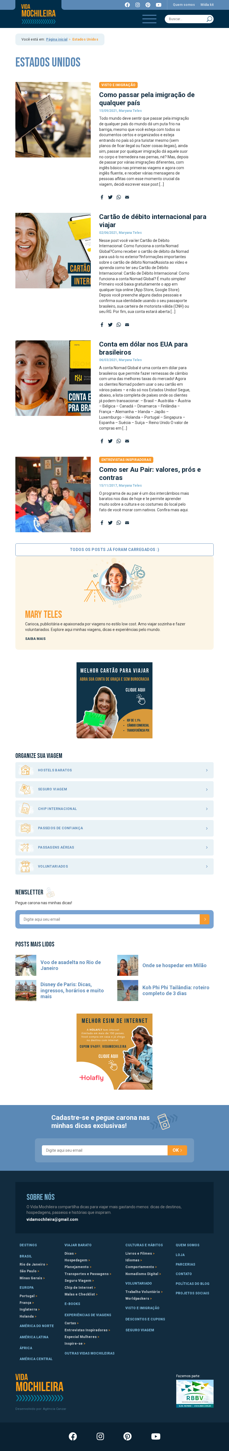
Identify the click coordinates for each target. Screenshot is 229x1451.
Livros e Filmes (138, 1254)
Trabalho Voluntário (142, 1292)
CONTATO (184, 1274)
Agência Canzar (54, 1409)
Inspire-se (74, 1344)
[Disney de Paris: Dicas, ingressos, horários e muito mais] (25, 990)
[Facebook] (102, 197)
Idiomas (132, 1260)
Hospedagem (76, 1260)
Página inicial (56, 39)
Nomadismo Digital (141, 1274)
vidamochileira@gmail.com (52, 1219)
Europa (27, 1288)
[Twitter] (110, 197)
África (26, 1348)
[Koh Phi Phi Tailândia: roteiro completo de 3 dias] (127, 990)
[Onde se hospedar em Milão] (127, 965)
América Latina (34, 1337)
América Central (36, 1359)
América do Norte (37, 1326)
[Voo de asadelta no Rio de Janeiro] (25, 965)
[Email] (127, 197)
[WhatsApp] (119, 197)
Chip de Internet (79, 1288)
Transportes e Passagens (87, 1274)
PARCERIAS (185, 1264)
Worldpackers (137, 1299)
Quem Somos (187, 1245)
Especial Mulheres (81, 1337)
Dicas (69, 1254)
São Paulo (28, 1271)
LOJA (180, 1255)
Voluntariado (138, 1283)
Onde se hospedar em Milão (174, 965)
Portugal (27, 1296)
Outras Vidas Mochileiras (90, 1353)
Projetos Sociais (192, 1293)
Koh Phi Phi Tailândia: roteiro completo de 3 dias (175, 990)
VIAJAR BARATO (78, 1245)
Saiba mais (35, 639)
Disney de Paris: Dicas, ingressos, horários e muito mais (72, 990)
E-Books (72, 1304)
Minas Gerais (31, 1278)
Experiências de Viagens (88, 1315)
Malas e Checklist (80, 1294)
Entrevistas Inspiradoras (126, 460)
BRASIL (26, 1256)
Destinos (28, 1245)
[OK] (204, 919)
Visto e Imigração (118, 85)
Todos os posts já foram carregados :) (114, 549)
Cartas (70, 1323)
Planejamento (77, 1267)
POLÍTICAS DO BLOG (192, 1284)
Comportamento (139, 1267)
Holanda (27, 1316)
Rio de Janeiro (32, 1264)
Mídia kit (207, 5)
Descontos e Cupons (145, 1319)
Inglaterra (28, 1309)
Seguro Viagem (78, 1281)
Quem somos (184, 5)
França (25, 1303)
